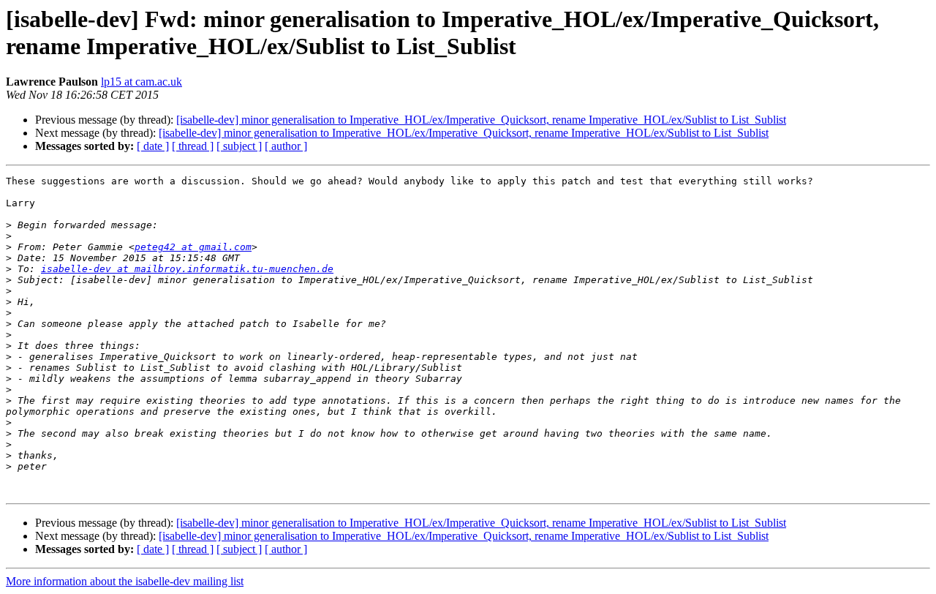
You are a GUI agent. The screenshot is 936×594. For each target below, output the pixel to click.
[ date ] (153, 146)
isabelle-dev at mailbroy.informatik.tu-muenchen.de (187, 268)
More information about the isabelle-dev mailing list (125, 581)
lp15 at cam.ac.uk (141, 81)
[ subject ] (239, 146)
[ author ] (286, 146)
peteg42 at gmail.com (193, 246)
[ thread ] (193, 146)
